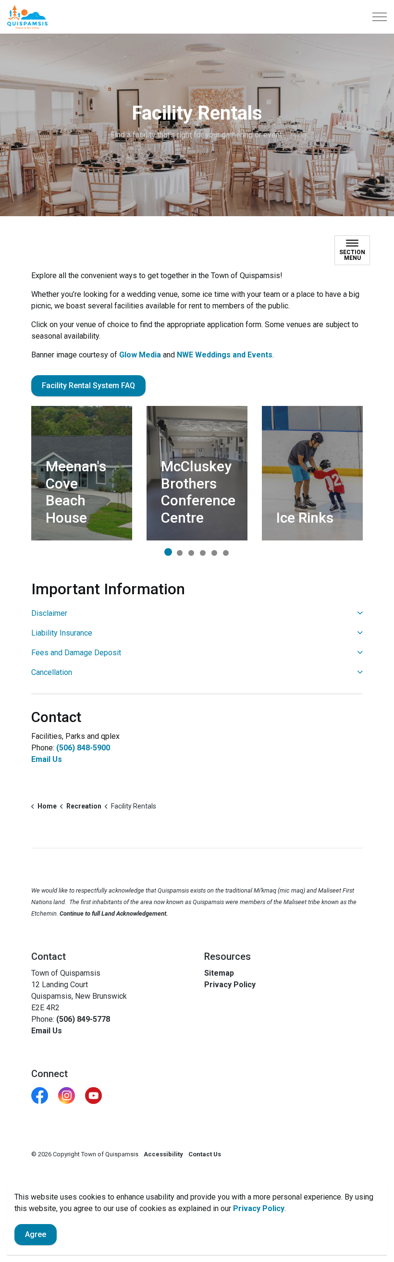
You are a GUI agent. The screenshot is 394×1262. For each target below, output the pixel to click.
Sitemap (219, 973)
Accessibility (163, 1154)
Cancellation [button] (51, 672)
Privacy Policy (258, 1208)
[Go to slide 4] (203, 553)
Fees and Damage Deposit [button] (76, 652)
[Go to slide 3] (191, 553)
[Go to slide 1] (168, 552)
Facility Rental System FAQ (88, 385)
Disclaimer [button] (49, 613)
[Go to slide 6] (226, 553)
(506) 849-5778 (83, 1019)
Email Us (46, 759)
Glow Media (140, 354)
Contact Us (204, 1154)
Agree (35, 1234)
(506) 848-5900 (83, 747)
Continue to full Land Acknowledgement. (114, 913)
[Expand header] (379, 17)
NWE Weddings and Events (224, 354)
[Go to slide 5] (214, 553)
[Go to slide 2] (180, 553)
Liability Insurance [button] (61, 632)
